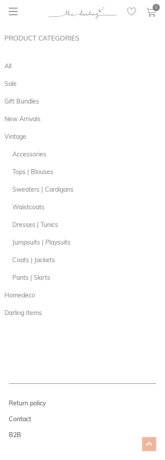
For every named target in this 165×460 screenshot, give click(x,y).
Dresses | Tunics (35, 225)
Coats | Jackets (33, 260)
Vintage (15, 137)
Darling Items (23, 313)
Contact (20, 419)
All (7, 66)
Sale (10, 84)
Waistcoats (28, 207)
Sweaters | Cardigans (42, 189)
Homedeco (19, 295)
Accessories (29, 154)
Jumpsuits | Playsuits (41, 242)
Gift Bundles (21, 101)
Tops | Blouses (32, 172)
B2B (15, 435)
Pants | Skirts (31, 278)
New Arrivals (22, 119)
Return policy (27, 403)
